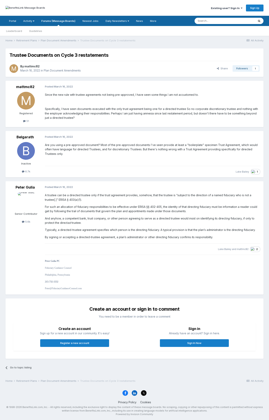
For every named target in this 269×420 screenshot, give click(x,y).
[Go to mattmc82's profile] (13, 68)
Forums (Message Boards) (58, 20)
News (139, 20)
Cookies (145, 402)
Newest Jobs (90, 20)
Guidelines (35, 31)
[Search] (259, 21)
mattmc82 (32, 66)
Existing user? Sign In (226, 8)
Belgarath (25, 137)
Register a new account (74, 343)
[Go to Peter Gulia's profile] (26, 201)
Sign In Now (194, 343)
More (153, 20)
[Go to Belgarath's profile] (26, 151)
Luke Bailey (242, 171)
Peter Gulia (25, 187)
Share (223, 68)
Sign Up (254, 7)
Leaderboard (14, 31)
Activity (28, 20)
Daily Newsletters (117, 20)
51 (27, 121)
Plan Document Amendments (62, 70)
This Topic (243, 20)
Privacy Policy (127, 402)
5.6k (27, 221)
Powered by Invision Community (134, 414)
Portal (12, 20)
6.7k (27, 171)
